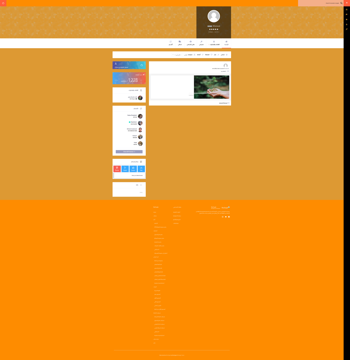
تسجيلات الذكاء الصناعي (159, 324)
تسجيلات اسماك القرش (159, 328)
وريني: (185, 54)
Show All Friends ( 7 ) (129, 151)
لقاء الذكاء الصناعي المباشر (159, 275)
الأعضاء (156, 223)
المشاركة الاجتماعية (223, 103)
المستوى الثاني (157, 301)
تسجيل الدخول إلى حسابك (121, 67)
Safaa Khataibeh (132, 115)
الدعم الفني (156, 249)
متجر (154, 343)
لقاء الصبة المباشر (158, 264)
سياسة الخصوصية (177, 215)
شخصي (222, 54)
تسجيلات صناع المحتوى (159, 320)
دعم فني (201, 44)
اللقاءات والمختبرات (214, 44)
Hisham (135, 135)
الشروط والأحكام (176, 219)
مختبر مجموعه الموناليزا (159, 238)
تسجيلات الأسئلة (157, 313)
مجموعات (190, 54)
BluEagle (168, 355)
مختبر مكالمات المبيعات (159, 245)
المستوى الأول (157, 298)
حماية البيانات (176, 223)
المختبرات (155, 230)
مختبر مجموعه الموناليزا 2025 (160, 227)
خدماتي (180, 44)
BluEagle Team (180, 355)
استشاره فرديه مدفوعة (159, 283)
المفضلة (207, 54)
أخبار (154, 219)
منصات (155, 215)
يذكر (215, 54)
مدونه (154, 212)
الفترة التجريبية (157, 290)
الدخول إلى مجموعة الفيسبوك (160, 253)
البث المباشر (155, 257)
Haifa (135, 142)
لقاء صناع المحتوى (132, 97)
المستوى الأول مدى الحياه (159, 309)
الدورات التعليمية (176, 212)
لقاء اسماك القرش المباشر (160, 279)
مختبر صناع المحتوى (158, 234)
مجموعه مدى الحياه (158, 260)
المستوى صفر (157, 294)
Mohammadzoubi (132, 129)
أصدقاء (198, 54)
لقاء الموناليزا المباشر (158, 272)
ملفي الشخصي (191, 44)
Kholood (226, 68)
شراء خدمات (156, 339)
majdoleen (134, 122)
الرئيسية (226, 44)
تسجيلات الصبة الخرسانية (159, 316)
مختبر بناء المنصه (157, 242)
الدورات (155, 286)
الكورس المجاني (157, 305)
